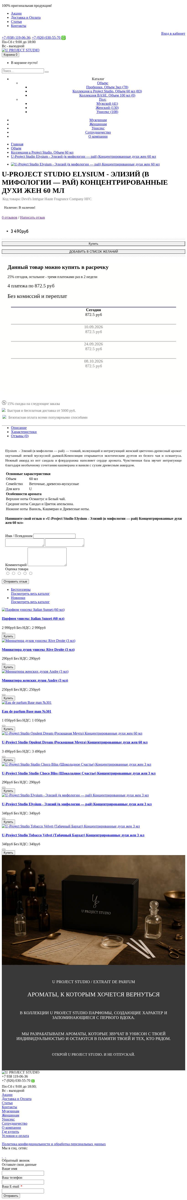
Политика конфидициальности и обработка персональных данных (54, 1144)
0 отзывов (9, 217)
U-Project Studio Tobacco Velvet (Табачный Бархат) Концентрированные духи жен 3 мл (73, 835)
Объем (16, 148)
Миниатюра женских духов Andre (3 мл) (35, 680)
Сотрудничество (14, 1123)
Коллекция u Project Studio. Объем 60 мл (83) (107, 91)
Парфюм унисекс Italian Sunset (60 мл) (33, 618)
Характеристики (24, 432)
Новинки (18, 598)
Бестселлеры (21, 589)
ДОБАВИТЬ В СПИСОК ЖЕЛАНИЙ (93, 251)
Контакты (9, 1107)
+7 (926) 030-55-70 (46, 37)
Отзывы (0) (20, 436)
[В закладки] (3, 633)
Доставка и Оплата (16, 1099)
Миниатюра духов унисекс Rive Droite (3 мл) (38, 649)
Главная (17, 144)
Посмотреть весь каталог (30, 594)
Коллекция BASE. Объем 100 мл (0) (107, 95)
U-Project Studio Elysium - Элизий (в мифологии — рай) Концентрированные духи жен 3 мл (77, 804)
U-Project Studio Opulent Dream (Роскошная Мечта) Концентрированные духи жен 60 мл (75, 742)
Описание (19, 428)
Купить (93, 243)
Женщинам (10, 1115)
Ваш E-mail (10, 1186)
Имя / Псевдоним (18, 536)
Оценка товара (16, 569)
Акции (7, 1095)
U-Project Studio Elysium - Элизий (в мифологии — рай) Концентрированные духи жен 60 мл (83, 156)
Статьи (7, 1103)
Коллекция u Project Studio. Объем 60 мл (42, 152)
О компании (11, 1127)
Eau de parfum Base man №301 (26, 711)
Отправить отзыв (15, 581)
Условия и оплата (15, 1136)
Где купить (10, 1132)
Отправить (11, 1195)
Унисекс (8, 1119)
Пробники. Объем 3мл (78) (107, 87)
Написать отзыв (32, 217)
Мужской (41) (107, 103)
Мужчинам (10, 1111)
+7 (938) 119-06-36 (16, 37)
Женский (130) (107, 108)
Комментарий (16, 565)
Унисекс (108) (107, 112)
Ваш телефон (12, 1177)
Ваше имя (9, 1169)
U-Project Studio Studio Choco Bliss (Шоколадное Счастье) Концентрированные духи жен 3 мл (79, 773)
